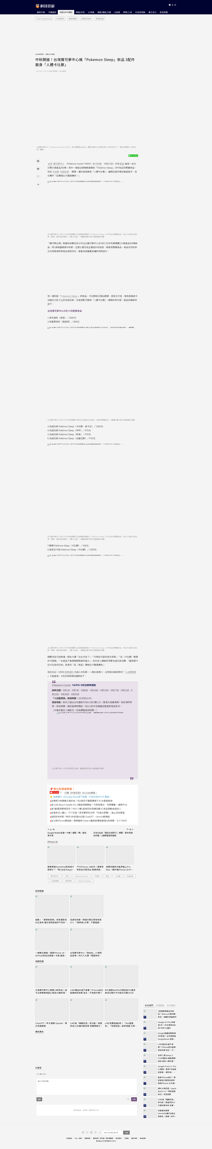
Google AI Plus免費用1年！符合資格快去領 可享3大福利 (167, 1025)
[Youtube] (169, 5)
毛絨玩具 (130, 876)
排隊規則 (68, 881)
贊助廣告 (39, 1031)
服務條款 (96, 1138)
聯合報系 (119, 1138)
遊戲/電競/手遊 (104, 12)
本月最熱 (171, 1005)
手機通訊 (52, 12)
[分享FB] (38, 161)
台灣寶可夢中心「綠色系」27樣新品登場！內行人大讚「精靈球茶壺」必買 (86, 954)
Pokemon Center (81, 876)
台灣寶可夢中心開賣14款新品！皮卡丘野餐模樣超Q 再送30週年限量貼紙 (51, 991)
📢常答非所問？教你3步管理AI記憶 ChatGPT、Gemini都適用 (80, 816)
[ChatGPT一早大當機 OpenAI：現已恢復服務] (51, 1010)
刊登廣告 (69, 1138)
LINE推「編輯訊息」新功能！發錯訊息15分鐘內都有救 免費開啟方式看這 (86, 1024)
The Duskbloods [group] (44, 18)
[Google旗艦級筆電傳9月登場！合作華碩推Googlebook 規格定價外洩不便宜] (150, 1036)
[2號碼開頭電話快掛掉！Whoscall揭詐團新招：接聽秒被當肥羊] (150, 1014)
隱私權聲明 (109, 1138)
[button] (172, 5)
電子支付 (152, 12)
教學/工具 (127, 12)
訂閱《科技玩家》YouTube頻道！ (80, 792)
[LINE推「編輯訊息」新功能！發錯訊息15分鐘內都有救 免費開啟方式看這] (86, 1010)
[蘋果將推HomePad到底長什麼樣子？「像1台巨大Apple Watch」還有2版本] (61, 855)
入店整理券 (55, 881)
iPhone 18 (52, 841)
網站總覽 (143, 1138)
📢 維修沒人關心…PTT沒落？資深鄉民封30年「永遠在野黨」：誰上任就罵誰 (87, 812)
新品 (107, 876)
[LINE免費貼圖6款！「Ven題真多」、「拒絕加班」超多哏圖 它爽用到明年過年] (121, 1010)
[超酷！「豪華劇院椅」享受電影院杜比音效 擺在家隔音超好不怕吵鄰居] (51, 906)
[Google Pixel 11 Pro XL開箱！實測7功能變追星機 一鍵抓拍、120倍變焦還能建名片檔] (150, 1069)
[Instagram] (86, 1132)
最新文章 (41, 12)
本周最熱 (160, 1005)
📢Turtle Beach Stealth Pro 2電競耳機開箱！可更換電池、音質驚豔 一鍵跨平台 (88, 804)
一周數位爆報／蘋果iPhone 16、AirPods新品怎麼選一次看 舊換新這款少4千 (51, 954)
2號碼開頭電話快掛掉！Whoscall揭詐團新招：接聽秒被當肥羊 (167, 1014)
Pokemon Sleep (84, 881)
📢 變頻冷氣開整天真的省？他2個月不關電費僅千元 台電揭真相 (81, 800)
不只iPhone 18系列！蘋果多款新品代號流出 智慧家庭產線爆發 (90, 868)
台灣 (67, 876)
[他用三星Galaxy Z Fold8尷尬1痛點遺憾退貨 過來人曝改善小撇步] (150, 1058)
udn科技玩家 (39, 54)
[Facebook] (82, 1132)
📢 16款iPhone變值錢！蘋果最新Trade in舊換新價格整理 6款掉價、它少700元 (88, 820)
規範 (39, 1099)
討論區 (38, 1067)
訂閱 (126, 1133)
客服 (80, 1138)
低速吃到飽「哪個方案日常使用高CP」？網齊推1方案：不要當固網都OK (86, 921)
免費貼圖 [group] (100, 18)
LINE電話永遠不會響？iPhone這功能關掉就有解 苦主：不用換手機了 (86, 991)
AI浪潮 (117, 12)
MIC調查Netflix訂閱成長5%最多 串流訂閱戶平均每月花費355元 (120, 991)
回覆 (134, 1099)
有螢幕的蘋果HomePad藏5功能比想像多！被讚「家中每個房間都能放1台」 (167, 1113)
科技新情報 (140, 12)
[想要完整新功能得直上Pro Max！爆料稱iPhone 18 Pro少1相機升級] (120, 855)
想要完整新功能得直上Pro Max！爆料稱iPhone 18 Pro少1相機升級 (119, 868)
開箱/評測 (80, 12)
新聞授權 (87, 1138)
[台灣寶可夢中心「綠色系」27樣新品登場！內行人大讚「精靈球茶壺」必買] (86, 939)
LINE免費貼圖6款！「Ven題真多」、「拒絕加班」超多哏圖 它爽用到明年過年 (121, 1024)
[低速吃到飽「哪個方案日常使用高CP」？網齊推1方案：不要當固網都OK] (86, 906)
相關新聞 (39, 961)
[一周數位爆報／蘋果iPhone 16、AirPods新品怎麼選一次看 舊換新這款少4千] (51, 939)
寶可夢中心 (55, 876)
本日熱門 (149, 1005)
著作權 (102, 1138)
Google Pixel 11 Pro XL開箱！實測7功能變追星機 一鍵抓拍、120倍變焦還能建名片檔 (167, 1069)
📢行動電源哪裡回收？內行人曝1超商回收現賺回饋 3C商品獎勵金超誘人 (85, 808)
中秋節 (97, 876)
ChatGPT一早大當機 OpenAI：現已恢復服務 (51, 1024)
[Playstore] (95, 1132)
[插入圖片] (128, 1099)
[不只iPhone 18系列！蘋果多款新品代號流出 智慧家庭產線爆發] (90, 855)
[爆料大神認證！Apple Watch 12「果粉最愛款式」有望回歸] (150, 1091)
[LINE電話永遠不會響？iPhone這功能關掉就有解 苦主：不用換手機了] (86, 976)
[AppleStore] (99, 1132)
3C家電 (91, 12)
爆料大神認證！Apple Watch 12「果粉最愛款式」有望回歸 (167, 1091)
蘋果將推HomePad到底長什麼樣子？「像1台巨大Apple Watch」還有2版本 (60, 868)
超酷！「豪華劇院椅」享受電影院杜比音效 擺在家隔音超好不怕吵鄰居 (51, 921)
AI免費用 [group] (60, 18)
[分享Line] (38, 169)
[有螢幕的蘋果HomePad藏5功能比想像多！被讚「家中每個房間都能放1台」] (150, 1113)
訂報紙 (126, 1138)
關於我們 (134, 1138)
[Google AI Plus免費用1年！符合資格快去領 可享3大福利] (150, 1025)
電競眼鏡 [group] (73, 18)
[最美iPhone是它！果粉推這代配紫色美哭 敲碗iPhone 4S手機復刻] (150, 1080)
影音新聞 (164, 12)
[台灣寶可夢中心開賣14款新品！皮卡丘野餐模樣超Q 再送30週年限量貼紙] (51, 976)
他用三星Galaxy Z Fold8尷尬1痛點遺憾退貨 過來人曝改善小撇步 (167, 1058)
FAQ (76, 1138)
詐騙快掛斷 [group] (86, 18)
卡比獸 (117, 876)
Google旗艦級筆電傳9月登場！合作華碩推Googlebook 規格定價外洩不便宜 (167, 1036)
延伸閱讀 (39, 890)
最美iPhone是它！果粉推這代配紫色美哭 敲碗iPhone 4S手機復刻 (167, 1080)
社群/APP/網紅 (66, 12)
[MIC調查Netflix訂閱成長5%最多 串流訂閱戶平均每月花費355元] (121, 976)
